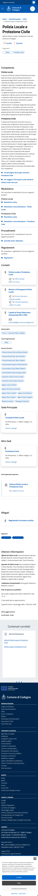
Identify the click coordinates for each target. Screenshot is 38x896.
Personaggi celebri (7, 810)
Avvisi (3, 785)
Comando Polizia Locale (14, 417)
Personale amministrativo (10, 719)
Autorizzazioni (6, 743)
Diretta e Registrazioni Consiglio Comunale (16, 820)
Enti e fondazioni (7, 714)
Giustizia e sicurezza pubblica (11, 753)
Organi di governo (7, 706)
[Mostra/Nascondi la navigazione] (2, 8)
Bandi (3, 780)
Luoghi (3, 800)
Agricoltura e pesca (7, 734)
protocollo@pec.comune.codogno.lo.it (21, 322)
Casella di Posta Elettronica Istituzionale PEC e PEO (20, 313)
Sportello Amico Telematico (13, 241)
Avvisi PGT (5, 788)
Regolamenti (8, 257)
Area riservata (6, 724)
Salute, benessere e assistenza (11, 760)
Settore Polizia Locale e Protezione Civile (18, 485)
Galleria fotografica (7, 805)
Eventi (3, 803)
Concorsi (4, 783)
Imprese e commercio (8, 756)
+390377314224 (18, 491)
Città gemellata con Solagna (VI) (12, 815)
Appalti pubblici (6, 741)
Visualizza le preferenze (19, 888)
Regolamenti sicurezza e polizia (21, 520)
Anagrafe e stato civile (9, 738)
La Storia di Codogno (8, 807)
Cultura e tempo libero (9, 748)
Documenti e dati (7, 721)
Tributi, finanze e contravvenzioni (12, 763)
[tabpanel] (19, 655)
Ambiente (4, 736)
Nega (19, 883)
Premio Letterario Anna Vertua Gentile (14, 812)
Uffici (3, 711)
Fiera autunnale (6, 817)
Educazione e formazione (9, 751)
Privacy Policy (22, 893)
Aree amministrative (8, 709)
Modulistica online (10, 202)
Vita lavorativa (6, 768)
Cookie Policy (14, 893)
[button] (35, 859)
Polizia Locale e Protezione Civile (19, 273)
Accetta (19, 877)
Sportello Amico (6, 842)
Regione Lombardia (8, 2)
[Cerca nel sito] (32, 8)
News (3, 778)
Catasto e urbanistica (8, 746)
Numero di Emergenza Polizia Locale (20, 290)
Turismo (4, 765)
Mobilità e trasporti (7, 758)
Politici (3, 716)
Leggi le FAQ (5, 851)
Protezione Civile (12, 451)
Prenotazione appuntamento (11, 853)
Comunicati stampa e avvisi (10, 790)
